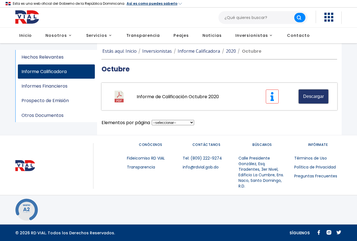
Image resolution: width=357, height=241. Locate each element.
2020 (231, 51)
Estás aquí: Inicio (119, 51)
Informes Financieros (44, 86)
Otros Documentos (42, 115)
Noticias (212, 35)
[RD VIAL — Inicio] (29, 17)
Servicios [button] (96, 35)
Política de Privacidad (315, 167)
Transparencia (143, 35)
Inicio (25, 35)
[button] (328, 20)
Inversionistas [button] (251, 35)
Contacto (298, 35)
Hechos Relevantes (42, 57)
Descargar (313, 96)
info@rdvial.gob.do (201, 167)
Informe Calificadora (44, 71)
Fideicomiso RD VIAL (146, 158)
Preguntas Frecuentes (315, 176)
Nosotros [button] (56, 35)
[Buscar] (299, 17)
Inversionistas (157, 51)
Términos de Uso (310, 158)
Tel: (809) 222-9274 (202, 158)
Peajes (181, 35)
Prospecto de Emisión (45, 100)
